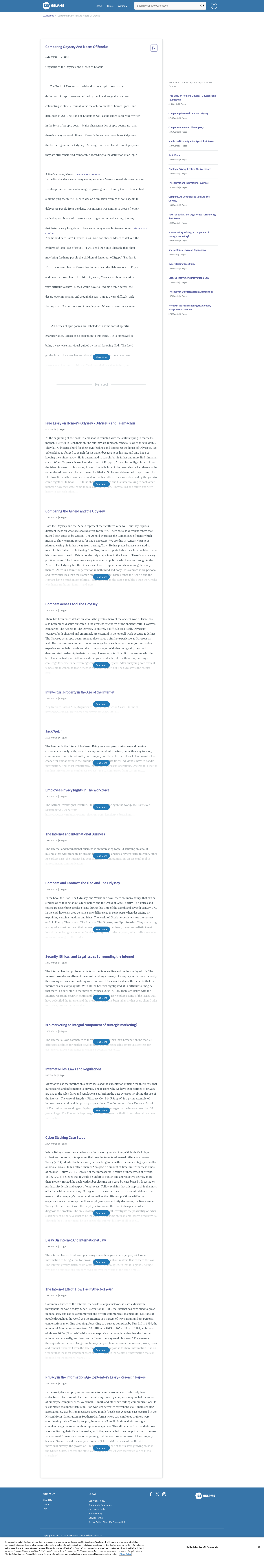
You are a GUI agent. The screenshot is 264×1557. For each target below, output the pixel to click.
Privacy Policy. (125, 1554)
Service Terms (95, 1517)
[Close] (259, 1547)
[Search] (202, 6)
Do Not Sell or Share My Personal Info (202, 1547)
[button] (154, 48)
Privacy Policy (95, 1513)
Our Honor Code (96, 1509)
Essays (99, 5)
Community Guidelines (100, 1504)
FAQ (45, 1508)
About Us (47, 1500)
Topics (110, 5)
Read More (101, 483)
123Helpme (48, 15)
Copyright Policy (96, 1500)
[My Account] (215, 5)
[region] (132, 1547)
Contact (46, 1504)
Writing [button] (121, 5)
